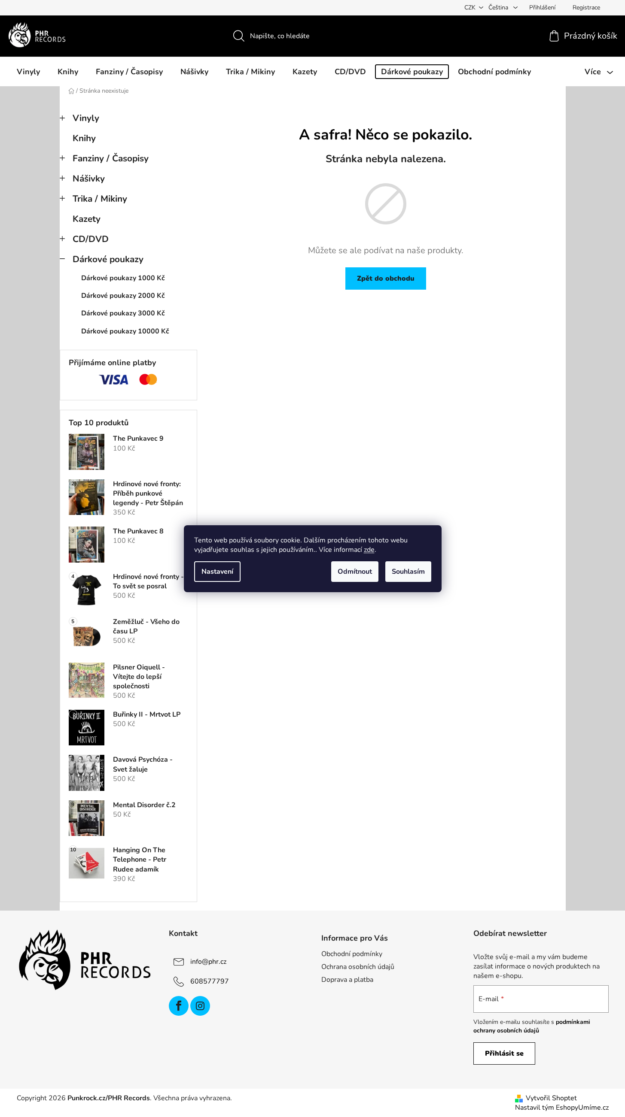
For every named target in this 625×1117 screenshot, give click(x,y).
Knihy (84, 138)
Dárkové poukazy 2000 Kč (123, 295)
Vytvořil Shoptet (551, 1098)
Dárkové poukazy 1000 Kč (123, 278)
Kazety (87, 219)
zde (369, 549)
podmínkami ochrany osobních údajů (531, 1026)
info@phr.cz (208, 961)
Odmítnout (355, 571)
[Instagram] (200, 1006)
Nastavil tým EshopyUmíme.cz (562, 1107)
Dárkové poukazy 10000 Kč (125, 331)
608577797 (209, 981)
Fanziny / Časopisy (111, 158)
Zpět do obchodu (386, 278)
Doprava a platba (347, 979)
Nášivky (89, 179)
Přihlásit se (504, 1053)
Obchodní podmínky (351, 954)
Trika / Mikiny (100, 199)
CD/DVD (91, 239)
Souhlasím (408, 571)
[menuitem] (28, 71)
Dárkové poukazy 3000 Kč (123, 313)
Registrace (586, 7)
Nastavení (217, 571)
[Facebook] (179, 1006)
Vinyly (86, 118)
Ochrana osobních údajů (357, 967)
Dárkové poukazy (108, 259)
